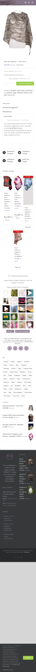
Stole (18, 90)
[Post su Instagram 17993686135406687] (14, 308)
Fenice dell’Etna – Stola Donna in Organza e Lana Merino (7, 199)
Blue (17, 365)
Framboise (17, 375)
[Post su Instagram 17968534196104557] (6, 293)
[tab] (18, 103)
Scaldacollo (18, 389)
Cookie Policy (16, 664)
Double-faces (14, 372)
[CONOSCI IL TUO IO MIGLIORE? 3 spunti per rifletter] (14, 301)
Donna (5, 372)
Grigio (15, 93)
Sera (30, 93)
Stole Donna (28, 392)
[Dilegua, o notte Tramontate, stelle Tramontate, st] (29, 308)
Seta (5, 95)
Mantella (20, 93)
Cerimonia (6, 368)
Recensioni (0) (7, 112)
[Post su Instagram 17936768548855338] (6, 308)
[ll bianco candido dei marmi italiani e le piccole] (14, 316)
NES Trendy (27, 382)
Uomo (23, 396)
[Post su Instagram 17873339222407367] (29, 324)
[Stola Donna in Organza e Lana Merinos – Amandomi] (18, 183)
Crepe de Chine (27, 368)
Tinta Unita (7, 396)
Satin (10, 389)
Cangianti (23, 365)
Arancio (13, 361)
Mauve (13, 382)
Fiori (5, 375)
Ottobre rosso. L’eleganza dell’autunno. (8, 526)
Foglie (10, 375)
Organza (6, 385)
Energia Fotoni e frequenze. (9, 517)
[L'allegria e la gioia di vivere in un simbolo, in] (6, 316)
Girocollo (12, 379)
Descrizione (6, 103)
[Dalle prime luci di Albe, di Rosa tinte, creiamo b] (22, 308)
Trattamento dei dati (8, 670)
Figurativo (23, 372)
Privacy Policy (6, 666)
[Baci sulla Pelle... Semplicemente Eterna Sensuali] (22, 316)
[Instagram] (15, 348)
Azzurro (11, 365)
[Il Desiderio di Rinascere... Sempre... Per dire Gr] (29, 316)
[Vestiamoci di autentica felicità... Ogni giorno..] (22, 293)
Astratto (9, 93)
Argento (19, 361)
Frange (24, 375)
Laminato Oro (26, 379)
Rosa (29, 385)
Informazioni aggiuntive (10, 107)
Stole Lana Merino (27, 90)
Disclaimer (27, 552)
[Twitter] (21, 348)
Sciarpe (26, 389)
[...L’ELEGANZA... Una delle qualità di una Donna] (6, 301)
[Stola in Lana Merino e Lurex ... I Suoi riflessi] (29, 293)
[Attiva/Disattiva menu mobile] (32, 3)
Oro (12, 385)
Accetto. (28, 658)
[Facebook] (9, 348)
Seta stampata (18, 392)
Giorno (5, 379)
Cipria (19, 368)
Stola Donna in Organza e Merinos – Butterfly (28, 212)
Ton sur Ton (11, 95)
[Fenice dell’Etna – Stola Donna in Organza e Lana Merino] (8, 183)
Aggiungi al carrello (25, 83)
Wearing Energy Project (8, 535)
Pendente (18, 385)
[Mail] (26, 348)
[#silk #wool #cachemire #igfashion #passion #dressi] (29, 301)
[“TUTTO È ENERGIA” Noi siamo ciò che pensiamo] (22, 301)
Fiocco (30, 372)
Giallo (30, 375)
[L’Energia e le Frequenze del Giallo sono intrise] (14, 293)
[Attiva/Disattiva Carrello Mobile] (25, 3)
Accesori (6, 361)
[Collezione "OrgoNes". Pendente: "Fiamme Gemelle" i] (14, 324)
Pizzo (24, 385)
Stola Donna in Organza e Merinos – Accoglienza (18, 252)
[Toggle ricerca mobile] (29, 3)
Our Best (13, 90)
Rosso (5, 389)
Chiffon (13, 368)
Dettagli (10, 217)
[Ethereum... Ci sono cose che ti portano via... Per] (6, 324)
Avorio (5, 365)
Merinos (26, 93)
